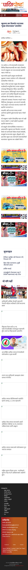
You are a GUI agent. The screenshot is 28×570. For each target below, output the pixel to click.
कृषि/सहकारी (7, 509)
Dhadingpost (16, 31)
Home (4, 548)
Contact (13, 548)
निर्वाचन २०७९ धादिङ (7, 552)
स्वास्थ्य (5, 501)
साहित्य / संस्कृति (7, 499)
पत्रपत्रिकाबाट (7, 498)
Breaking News (8, 494)
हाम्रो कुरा (9, 548)
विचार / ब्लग (7, 505)
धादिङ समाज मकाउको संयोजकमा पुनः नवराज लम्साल (14, 448)
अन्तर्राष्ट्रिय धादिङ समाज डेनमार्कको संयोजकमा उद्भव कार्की (13, 353)
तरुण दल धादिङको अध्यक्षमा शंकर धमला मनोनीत (13, 376)
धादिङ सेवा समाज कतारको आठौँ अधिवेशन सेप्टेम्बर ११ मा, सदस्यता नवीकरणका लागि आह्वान (12, 424)
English (25, 15)
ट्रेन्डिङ (20, 15)
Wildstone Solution (20, 565)
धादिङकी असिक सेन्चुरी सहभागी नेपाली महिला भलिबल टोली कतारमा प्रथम (13, 303)
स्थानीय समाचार (7, 492)
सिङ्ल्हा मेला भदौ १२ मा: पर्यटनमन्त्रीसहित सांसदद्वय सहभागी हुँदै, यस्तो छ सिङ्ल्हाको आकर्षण (13, 329)
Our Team (22, 548)
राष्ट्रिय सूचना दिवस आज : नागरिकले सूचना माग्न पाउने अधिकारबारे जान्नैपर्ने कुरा (13, 473)
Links (17, 548)
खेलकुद (6, 496)
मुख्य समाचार (7, 490)
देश (5, 514)
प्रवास (5, 507)
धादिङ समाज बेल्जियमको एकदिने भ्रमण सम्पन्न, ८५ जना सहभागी (12, 399)
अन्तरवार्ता (6, 513)
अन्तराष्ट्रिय (6, 504)
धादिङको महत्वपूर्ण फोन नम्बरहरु (10, 550)
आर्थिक (5, 511)
